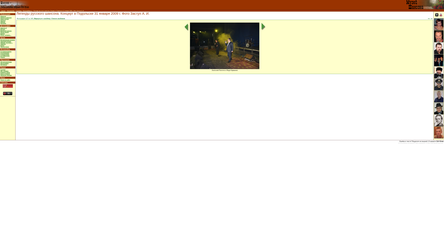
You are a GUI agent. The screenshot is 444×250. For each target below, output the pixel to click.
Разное (2, 57)
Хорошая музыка (5, 41)
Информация (5, 14)
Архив (3, 38)
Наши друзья (4, 19)
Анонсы (3, 20)
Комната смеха (5, 72)
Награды (3, 23)
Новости (3, 16)
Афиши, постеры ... (6, 42)
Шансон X (3, 28)
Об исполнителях (6, 62)
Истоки (2, 29)
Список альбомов (58, 18)
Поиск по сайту (5, 80)
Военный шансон (6, 31)
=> (432, 18)
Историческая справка (7, 40)
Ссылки (2, 69)
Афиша (2, 22)
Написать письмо (6, 75)
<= (429, 18)
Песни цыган (4, 32)
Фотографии (4, 63)
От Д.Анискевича (5, 51)
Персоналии (5, 60)
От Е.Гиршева (4, 53)
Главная (3, 10)
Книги (2, 45)
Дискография (5, 26)
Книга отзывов (5, 74)
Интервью (3, 65)
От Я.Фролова (4, 55)
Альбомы (19, 10)
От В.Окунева (4, 54)
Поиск (2, 78)
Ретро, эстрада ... (5, 35)
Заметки (3, 44)
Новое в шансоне (6, 17)
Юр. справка (4, 71)
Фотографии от (27, 10)
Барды (2, 33)
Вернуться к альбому (42, 18)
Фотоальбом (10, 10)
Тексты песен (4, 47)
